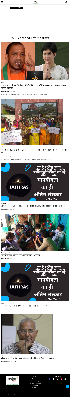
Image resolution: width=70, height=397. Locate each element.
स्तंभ (2, 147)
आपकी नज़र (3, 203)
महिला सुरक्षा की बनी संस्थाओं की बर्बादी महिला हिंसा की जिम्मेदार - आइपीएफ (28, 358)
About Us (35, 376)
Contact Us (35, 379)
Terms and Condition (35, 383)
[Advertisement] (35, 23)
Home (13, 8)
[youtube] (57, 380)
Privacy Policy (35, 381)
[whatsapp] (65, 380)
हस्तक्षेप (3, 82)
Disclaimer (35, 385)
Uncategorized (5, 253)
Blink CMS (54, 394)
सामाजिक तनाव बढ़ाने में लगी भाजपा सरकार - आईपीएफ (20, 255)
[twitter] (54, 380)
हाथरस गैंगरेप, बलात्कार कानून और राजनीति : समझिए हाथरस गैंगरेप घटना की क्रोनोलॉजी (33, 205)
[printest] (61, 380)
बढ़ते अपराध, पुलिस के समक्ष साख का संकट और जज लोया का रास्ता (25, 305)
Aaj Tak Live (35, 387)
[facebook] (50, 380)
